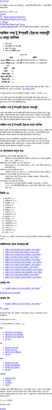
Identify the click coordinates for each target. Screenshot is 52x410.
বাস (8, 20)
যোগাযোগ (8, 380)
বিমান (13, 20)
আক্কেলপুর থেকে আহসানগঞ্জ (14, 337)
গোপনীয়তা (8, 383)
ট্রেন (3, 20)
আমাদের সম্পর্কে (10, 378)
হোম (1, 27)
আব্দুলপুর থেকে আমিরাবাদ (13, 352)
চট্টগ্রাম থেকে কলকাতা (12, 367)
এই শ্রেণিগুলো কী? (28, 89)
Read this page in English (10, 293)
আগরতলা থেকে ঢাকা (11, 348)
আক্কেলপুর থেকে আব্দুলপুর (13, 332)
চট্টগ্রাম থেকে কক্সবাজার (12, 365)
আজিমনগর (10, 27)
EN (1, 14)
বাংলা (4, 14)
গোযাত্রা (5, 309)
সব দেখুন (8, 339)
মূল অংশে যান (4, 1)
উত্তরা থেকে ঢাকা (11, 350)
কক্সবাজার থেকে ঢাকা (11, 363)
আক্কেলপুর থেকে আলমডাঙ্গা (14, 334)
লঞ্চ (18, 20)
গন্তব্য (23, 20)
